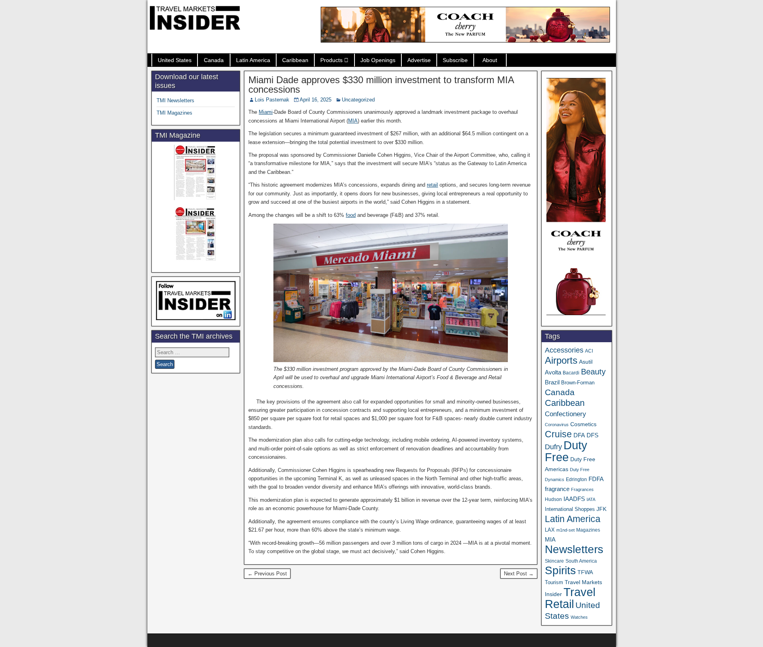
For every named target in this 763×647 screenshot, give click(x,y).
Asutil (586, 362)
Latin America (253, 60)
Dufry (553, 447)
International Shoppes (570, 509)
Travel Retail (570, 598)
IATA (591, 499)
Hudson (553, 499)
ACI (589, 351)
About (489, 60)
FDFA (596, 479)
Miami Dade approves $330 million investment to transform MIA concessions (381, 84)
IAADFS (574, 498)
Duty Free (566, 451)
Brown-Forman (578, 383)
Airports (561, 360)
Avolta (553, 372)
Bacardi (571, 373)
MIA (353, 121)
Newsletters (574, 549)
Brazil (552, 382)
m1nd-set (565, 530)
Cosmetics (583, 424)
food (351, 215)
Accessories (564, 350)
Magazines (588, 530)
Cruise (558, 434)
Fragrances (582, 489)
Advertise (419, 60)
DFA (579, 435)
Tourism (554, 582)
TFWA (585, 572)
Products (331, 60)
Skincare (554, 561)
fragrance (557, 489)
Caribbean (295, 60)
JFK (601, 509)
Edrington (576, 479)
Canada (214, 60)
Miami (266, 112)
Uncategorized (358, 100)
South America (581, 560)
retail (432, 185)
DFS (592, 435)
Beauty (593, 371)
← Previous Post (267, 574)
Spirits (560, 570)
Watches (579, 617)
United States (175, 60)
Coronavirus (557, 424)
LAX (550, 530)
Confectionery (565, 414)
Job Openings (377, 60)
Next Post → (519, 574)
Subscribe (455, 60)
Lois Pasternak (272, 100)
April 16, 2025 (315, 100)
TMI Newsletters (175, 100)
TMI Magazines (174, 113)
